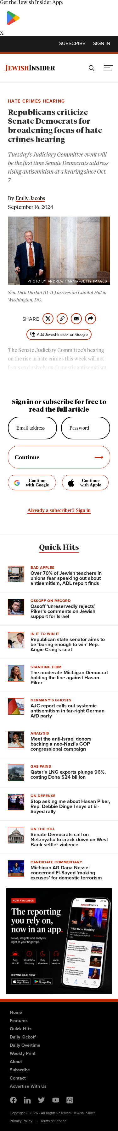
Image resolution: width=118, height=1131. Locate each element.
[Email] (76, 318)
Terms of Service (53, 1120)
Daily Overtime (25, 1045)
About (16, 1061)
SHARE (30, 318)
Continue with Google (37, 482)
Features (19, 1020)
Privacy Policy (21, 1120)
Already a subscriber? (59, 510)
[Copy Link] (62, 318)
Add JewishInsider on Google (62, 334)
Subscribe (72, 43)
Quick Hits (59, 547)
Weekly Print (23, 1053)
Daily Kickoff (23, 1036)
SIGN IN (101, 43)
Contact (18, 1077)
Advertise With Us (28, 1086)
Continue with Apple (90, 482)
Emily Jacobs (30, 198)
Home (16, 1012)
